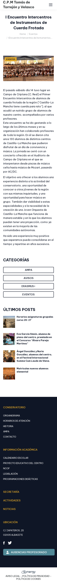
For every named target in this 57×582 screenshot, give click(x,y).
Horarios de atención (16, 420)
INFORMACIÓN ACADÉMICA (20, 449)
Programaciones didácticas (20, 479)
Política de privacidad (36, 576)
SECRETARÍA (11, 491)
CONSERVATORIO (14, 407)
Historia (8, 426)
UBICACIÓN (10, 522)
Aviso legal (13, 576)
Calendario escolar (15, 458)
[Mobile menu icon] (51, 5)
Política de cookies (28, 579)
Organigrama (11, 415)
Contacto (9, 436)
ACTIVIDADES (12, 500)
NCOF (6, 468)
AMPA (6, 431)
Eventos (10, 59)
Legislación (10, 473)
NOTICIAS (9, 509)
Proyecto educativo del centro (23, 463)
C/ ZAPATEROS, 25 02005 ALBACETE (13, 532)
